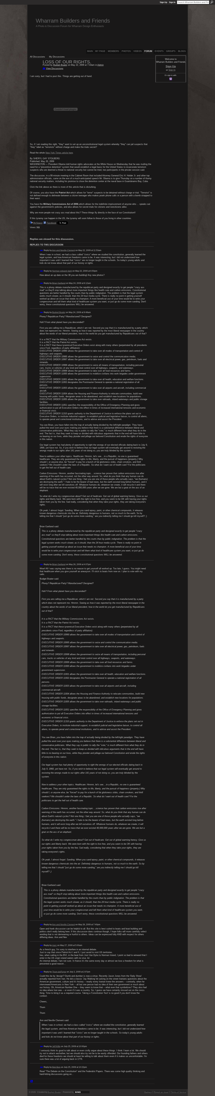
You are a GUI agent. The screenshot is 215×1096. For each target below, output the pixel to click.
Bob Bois (56, 1067)
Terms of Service (178, 1092)
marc (54, 945)
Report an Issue (161, 1092)
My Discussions (57, 56)
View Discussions (54, 68)
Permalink (41, 250)
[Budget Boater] (35, 69)
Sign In (172, 2)
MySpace (37, 223)
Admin (100, 65)
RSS (31, 1081)
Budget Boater (60, 65)
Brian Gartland (59, 283)
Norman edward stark (62, 271)
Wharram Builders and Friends (73, 21)
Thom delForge (59, 971)
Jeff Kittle (56, 1046)
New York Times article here (59, 152)
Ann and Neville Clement (63, 250)
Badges (148, 1092)
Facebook (51, 223)
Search (211, 2)
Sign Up (163, 2)
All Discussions (37, 56)
